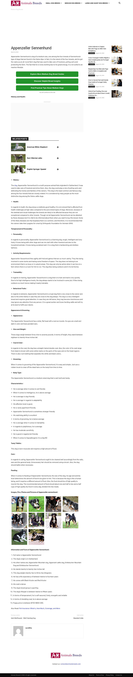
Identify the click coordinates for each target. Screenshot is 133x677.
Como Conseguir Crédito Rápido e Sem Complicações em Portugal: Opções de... (99, 60)
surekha (28, 628)
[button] (119, 3)
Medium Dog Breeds (72, 3)
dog (15, 185)
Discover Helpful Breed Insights (47, 81)
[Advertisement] (66, 28)
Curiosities (91, 53)
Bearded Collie (78, 618)
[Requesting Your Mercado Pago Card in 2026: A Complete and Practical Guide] (117, 71)
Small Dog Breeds (53, 3)
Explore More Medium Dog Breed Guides (47, 74)
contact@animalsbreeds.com (70, 664)
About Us (91, 675)
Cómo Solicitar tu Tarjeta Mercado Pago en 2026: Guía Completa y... (97, 49)
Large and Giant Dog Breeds (96, 3)
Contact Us (119, 675)
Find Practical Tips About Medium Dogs (47, 88)
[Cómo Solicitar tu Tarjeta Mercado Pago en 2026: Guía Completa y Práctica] (117, 49)
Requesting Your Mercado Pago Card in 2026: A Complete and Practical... (98, 71)
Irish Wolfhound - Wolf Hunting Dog (23, 618)
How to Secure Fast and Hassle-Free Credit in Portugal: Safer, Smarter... (98, 82)
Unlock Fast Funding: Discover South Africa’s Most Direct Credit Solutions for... (99, 93)
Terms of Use (100, 675)
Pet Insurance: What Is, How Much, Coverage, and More (39, 608)
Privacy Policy (110, 675)
